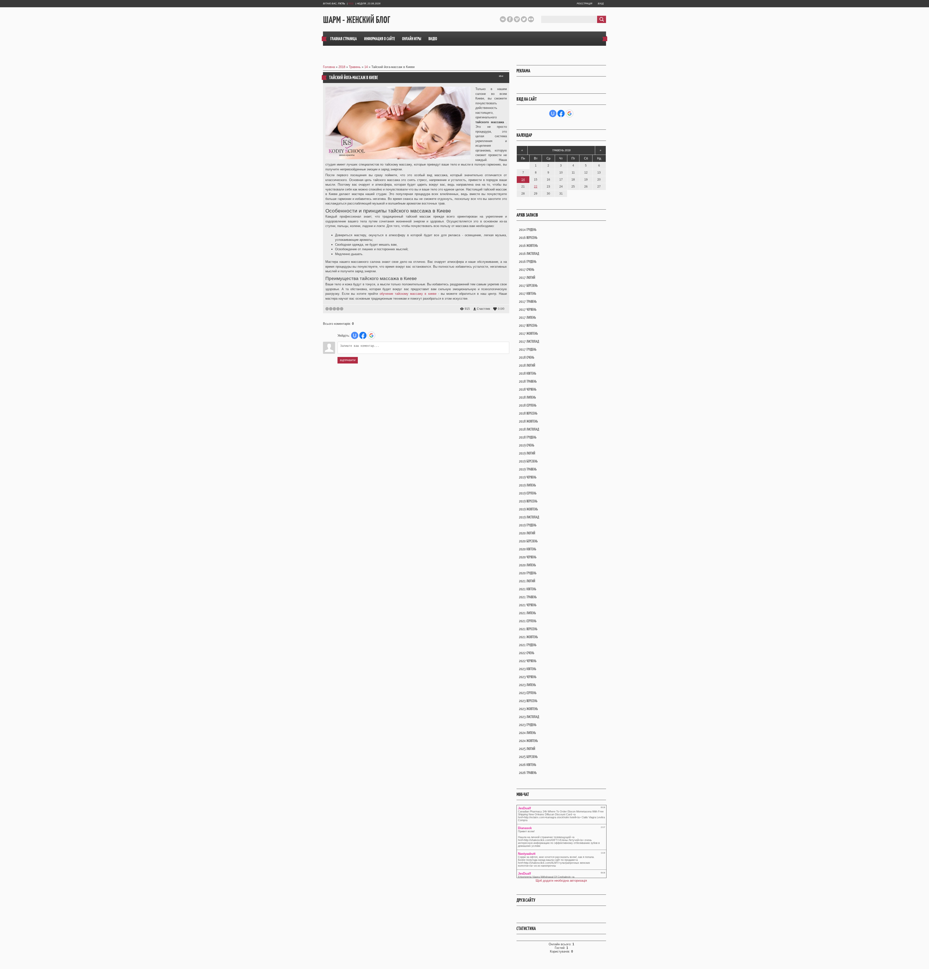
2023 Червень (527, 676)
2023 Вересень (528, 700)
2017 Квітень (527, 293)
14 (366, 67)
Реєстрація (584, 3)
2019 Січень (526, 445)
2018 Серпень (527, 405)
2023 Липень (527, 684)
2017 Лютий (527, 277)
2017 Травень (528, 301)
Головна (329, 67)
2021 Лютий (527, 581)
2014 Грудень (527, 229)
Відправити (347, 360)
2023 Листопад (529, 716)
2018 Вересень (528, 413)
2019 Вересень (528, 501)
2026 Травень (528, 772)
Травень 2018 (561, 150)
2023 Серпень (527, 692)
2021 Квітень (527, 589)
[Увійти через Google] (371, 335)
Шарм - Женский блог (356, 19)
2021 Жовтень (528, 637)
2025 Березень (528, 756)
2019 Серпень (527, 493)
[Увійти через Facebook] (363, 335)
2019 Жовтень (528, 509)
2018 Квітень (527, 373)
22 (535, 186)
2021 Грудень (527, 645)
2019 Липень (527, 485)
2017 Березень (528, 285)
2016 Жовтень (528, 245)
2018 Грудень (527, 437)
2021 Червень (527, 605)
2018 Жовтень (528, 421)
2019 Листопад (529, 517)
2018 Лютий (527, 365)
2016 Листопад (529, 253)
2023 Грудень (527, 724)
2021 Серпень (527, 621)
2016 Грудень (527, 261)
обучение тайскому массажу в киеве (408, 293)
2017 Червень (527, 309)
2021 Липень (527, 613)
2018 (341, 67)
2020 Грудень (527, 573)
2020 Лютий (527, 533)
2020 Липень (527, 565)
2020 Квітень (527, 549)
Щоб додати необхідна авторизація (561, 880)
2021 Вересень (528, 629)
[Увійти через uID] (354, 335)
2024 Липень (527, 732)
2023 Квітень (527, 668)
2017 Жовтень (528, 333)
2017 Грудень (527, 349)
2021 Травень (528, 597)
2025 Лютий (527, 748)
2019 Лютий (527, 453)
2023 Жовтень (528, 708)
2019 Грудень (527, 525)
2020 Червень (527, 557)
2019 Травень (528, 469)
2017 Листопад (529, 341)
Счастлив (483, 308)
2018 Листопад (529, 429)
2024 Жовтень (528, 740)
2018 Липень (527, 397)
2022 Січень (526, 653)
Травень (355, 67)
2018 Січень (526, 357)
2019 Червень (527, 477)
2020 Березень (528, 541)
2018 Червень (527, 389)
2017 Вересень (528, 325)
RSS (350, 3)
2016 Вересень (528, 237)
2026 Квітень (527, 764)
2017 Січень (526, 269)
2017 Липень (527, 317)
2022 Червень (527, 661)
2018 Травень (528, 381)
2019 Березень (528, 461)
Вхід (601, 3)
